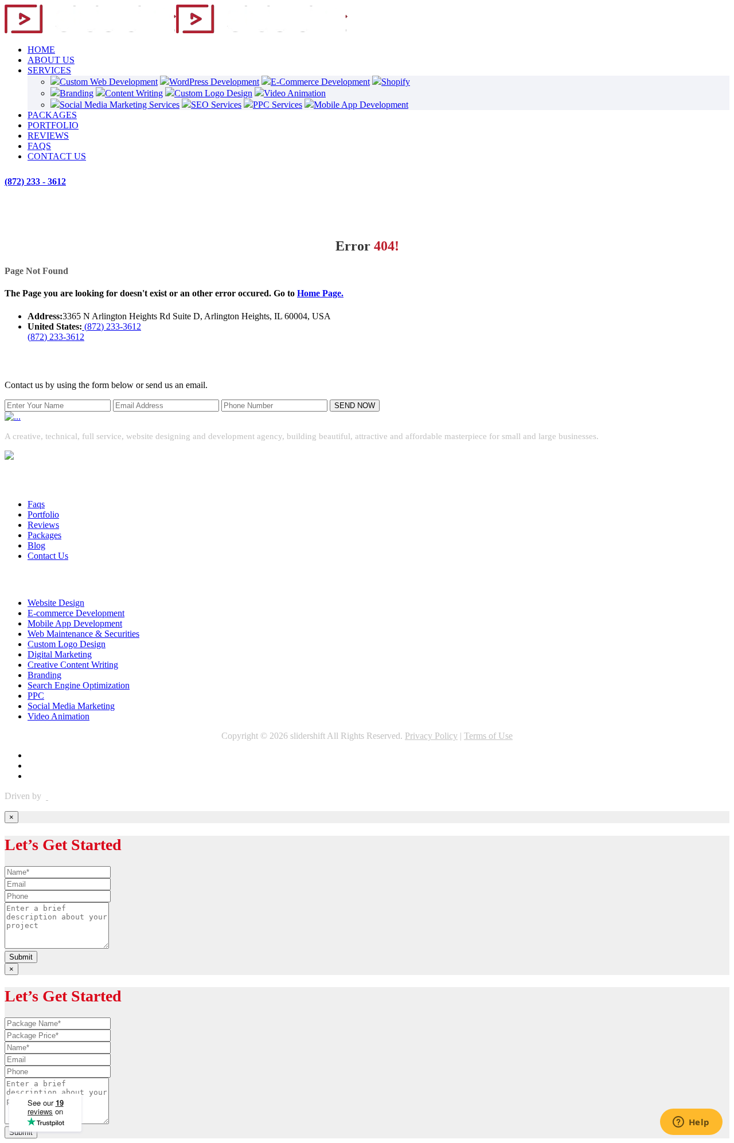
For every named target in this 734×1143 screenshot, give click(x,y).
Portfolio (43, 514)
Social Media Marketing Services (119, 104)
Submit (21, 957)
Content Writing (134, 93)
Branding (76, 93)
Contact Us (48, 556)
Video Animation (295, 93)
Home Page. (320, 293)
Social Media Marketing (71, 706)
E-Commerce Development (320, 82)
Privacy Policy (431, 736)
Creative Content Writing (73, 665)
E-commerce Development (76, 613)
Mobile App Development (361, 104)
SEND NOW (354, 405)
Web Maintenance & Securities (83, 634)
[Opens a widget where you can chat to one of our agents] (691, 1123)
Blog (36, 545)
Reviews (43, 525)
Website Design (56, 603)
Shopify (395, 82)
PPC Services (277, 104)
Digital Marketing (60, 654)
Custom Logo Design (213, 93)
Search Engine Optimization (79, 685)
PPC (36, 695)
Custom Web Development (109, 82)
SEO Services (216, 104)
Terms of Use (488, 736)
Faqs (36, 504)
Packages (44, 535)
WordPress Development (214, 82)
